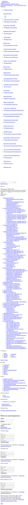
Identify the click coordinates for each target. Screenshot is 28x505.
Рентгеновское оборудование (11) (11, 258)
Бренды (5, 371)
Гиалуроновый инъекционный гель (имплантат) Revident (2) (15, 202)
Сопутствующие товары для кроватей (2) (16, 301)
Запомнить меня (6, 424)
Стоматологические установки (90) (12, 208)
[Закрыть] (1, 413)
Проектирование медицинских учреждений (14, 388)
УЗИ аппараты (7, 161)
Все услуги (6, 390)
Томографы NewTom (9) (12, 227)
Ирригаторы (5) (10, 308)
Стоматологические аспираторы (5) (15, 257)
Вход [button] (4, 395)
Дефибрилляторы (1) (8, 313)
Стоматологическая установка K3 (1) (15, 209)
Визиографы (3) (10, 261)
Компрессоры (6, 43)
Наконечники (6, 66)
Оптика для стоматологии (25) (10, 262)
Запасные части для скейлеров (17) (14, 341)
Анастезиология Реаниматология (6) (12, 318)
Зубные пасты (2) (10, 310)
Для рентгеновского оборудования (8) (15, 347)
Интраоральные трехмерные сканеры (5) (16, 233)
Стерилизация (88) (8, 242)
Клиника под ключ (8, 379)
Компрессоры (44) (7, 248)
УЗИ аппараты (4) (7, 319)
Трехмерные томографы (9, 25)
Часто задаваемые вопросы (10, 370)
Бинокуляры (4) (10, 265)
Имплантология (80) (8, 198)
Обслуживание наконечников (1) (14, 281)
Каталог (11, 5)
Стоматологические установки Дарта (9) (16, 222)
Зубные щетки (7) (10, 309)
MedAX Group (15, 4)
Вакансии (5, 374)
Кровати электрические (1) (13, 297)
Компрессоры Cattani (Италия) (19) (14, 251)
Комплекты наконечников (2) (13, 279)
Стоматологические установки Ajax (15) (16, 221)
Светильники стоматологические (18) (12, 314)
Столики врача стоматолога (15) (14, 293)
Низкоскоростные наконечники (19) (15, 271)
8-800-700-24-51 (5, 2)
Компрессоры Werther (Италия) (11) (15, 252)
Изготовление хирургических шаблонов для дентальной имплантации (14, 383)
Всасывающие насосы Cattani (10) (14, 256)
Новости (6, 5)
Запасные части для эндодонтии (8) (15, 338)
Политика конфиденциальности (8, 410)
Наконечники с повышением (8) (14, 274)
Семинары (20, 5)
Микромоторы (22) (8, 282)
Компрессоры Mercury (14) (12, 249)
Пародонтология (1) (8, 291)
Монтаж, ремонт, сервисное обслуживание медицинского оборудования (13, 381)
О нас (24, 5)
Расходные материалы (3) (12, 207)
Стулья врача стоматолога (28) (10, 303)
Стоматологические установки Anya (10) (16, 214)
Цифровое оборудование (9, 31)
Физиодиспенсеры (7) (11, 204)
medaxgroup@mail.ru (6, 405)
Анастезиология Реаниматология (11, 155)
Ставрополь (4, 1)
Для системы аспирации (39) (13, 334)
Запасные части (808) (8, 321)
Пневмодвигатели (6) (11, 278)
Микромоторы (7, 72)
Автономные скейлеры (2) (12, 286)
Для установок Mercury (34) (13, 325)
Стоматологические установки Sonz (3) (16, 211)
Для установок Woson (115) (13, 323)
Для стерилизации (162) (12, 331)
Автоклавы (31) (10, 243)
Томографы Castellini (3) (12, 230)
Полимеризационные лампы (10, 78)
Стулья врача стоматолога (9, 108)
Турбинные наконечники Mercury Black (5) (16, 270)
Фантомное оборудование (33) (10, 316)
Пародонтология (7, 96)
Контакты (3, 6)
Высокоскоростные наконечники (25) (15, 269)
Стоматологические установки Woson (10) (16, 216)
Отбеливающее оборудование (10, 120)
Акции (2, 5)
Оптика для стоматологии (9, 61)
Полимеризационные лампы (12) (11, 283)
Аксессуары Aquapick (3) (12, 312)
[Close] (1, 433)
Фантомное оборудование (9, 143)
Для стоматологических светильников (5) (16, 348)
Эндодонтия (6, 90)
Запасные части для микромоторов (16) (16, 340)
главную (9, 191)
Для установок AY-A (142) (12, 322)
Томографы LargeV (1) (11, 229)
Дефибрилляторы (7, 131)
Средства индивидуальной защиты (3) (12, 317)
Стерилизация (6, 37)
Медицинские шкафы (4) (12, 295)
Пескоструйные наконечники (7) (14, 277)
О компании (6, 365)
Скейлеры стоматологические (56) (11, 284)
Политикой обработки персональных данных (12, 500)
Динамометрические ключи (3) (13, 205)
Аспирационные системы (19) (10, 253)
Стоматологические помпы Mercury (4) (15, 255)
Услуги (16, 5)
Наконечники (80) (7, 268)
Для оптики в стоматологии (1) (14, 345)
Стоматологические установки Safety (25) (16, 217)
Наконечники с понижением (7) (14, 273)
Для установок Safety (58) (12, 326)
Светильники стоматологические (11, 137)
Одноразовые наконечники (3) (13, 275)
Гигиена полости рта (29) (9, 306)
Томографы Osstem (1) (11, 226)
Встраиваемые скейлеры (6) (13, 287)
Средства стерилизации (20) (13, 246)
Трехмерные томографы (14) (10, 225)
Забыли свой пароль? (6, 428)
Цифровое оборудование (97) (10, 231)
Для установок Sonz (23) (12, 327)
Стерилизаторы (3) (11, 244)
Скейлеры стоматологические (10, 84)
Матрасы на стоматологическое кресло (12, 114)
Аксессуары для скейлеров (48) (14, 288)
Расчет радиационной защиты (10, 389)
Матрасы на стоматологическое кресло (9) (13, 304)
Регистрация (6, 396)
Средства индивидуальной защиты (12, 149)
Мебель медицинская (8, 102)
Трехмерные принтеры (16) (13, 234)
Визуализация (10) (10, 266)
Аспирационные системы (9, 49)
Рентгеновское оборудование (10, 55)
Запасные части (7, 167)
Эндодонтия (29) (7, 290)
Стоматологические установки (11, 19)
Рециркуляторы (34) (11, 247)
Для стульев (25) (10, 339)
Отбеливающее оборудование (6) (11, 305)
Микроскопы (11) (10, 264)
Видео (5, 372)
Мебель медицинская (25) (9, 292)
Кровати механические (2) (12, 296)
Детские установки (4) (11, 223)
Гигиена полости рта (8, 126)
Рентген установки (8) (11, 260)
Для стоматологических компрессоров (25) (16, 332)
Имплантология (7, 13)
